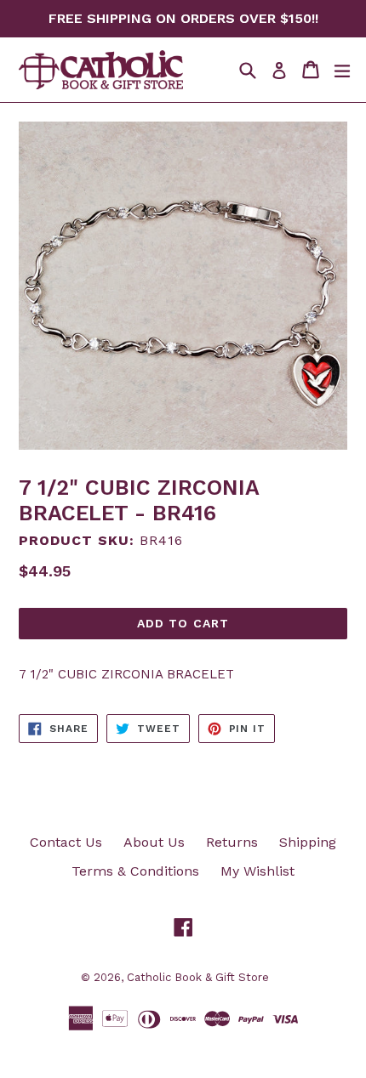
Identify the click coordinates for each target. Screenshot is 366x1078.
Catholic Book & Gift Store (198, 977)
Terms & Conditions (135, 871)
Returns (232, 842)
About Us (154, 842)
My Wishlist (257, 871)
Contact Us (66, 842)
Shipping (307, 842)
